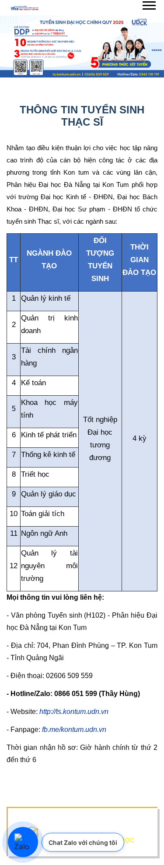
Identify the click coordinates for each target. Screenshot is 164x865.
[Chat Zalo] (23, 842)
